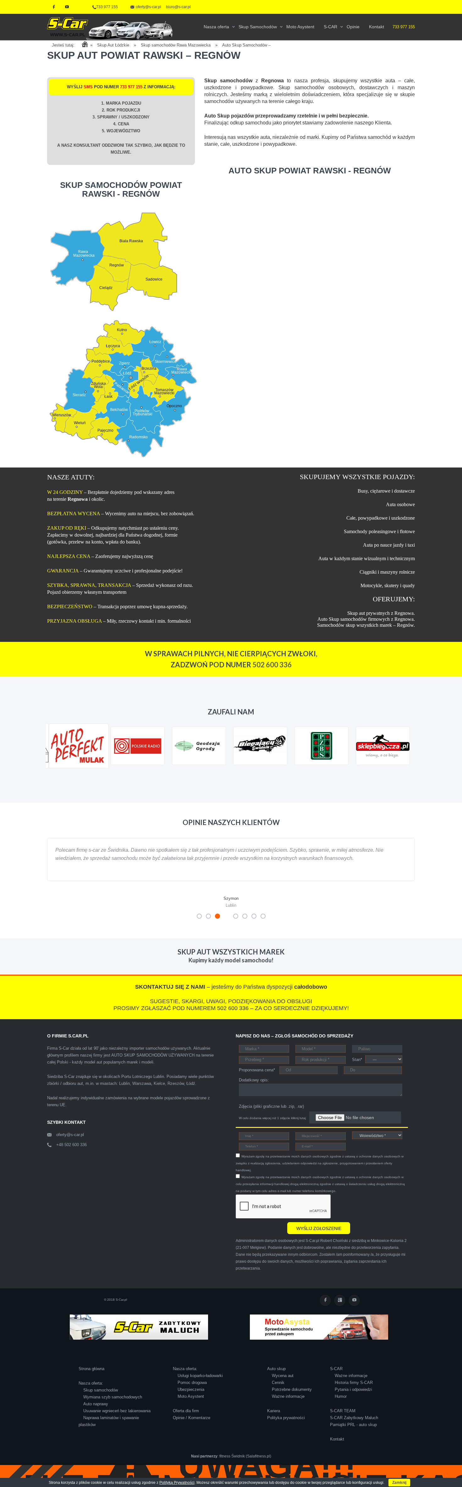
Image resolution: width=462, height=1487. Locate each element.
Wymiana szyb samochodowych (112, 1405)
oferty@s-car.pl (70, 1142)
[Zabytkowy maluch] (139, 1334)
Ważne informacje (288, 1404)
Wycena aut (283, 1383)
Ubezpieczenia (191, 1397)
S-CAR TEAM (342, 1419)
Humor (341, 1404)
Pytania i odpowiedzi (353, 1397)
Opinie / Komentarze (191, 1426)
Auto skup (276, 1377)
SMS (88, 87)
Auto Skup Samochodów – (246, 45)
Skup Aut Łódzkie (113, 45)
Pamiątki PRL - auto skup (353, 1432)
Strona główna (91, 1377)
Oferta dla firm (186, 1419)
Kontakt (337, 1447)
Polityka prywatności (286, 1426)
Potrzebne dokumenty (292, 1397)
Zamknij (399, 1482)
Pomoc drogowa (192, 1390)
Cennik (278, 1390)
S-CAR (336, 1377)
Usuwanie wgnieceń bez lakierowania (117, 1419)
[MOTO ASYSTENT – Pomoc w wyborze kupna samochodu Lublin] (319, 1334)
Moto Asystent (191, 1404)
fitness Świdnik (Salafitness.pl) (245, 1464)
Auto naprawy (95, 1412)
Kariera (273, 1419)
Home (85, 44)
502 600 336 (272, 664)
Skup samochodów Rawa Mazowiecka (176, 45)
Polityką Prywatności (177, 1482)
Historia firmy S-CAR (354, 1390)
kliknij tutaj (298, 1126)
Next (407, 774)
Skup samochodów (100, 1398)
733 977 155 (107, 7)
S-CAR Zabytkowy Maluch (354, 1426)
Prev (55, 774)
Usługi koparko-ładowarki (200, 1383)
